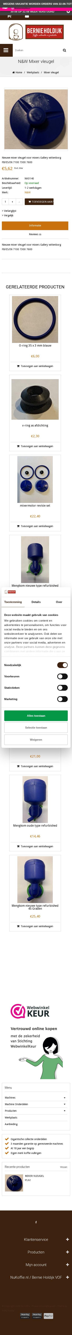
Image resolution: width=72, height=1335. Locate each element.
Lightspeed (49, 1306)
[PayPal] (48, 1316)
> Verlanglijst (9, 210)
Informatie (35, 225)
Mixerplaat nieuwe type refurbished (35, 745)
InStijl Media (8, 1310)
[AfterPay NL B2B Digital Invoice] (37, 1316)
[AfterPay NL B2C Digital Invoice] (25, 1316)
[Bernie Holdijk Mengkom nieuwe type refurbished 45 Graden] (35, 879)
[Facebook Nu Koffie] (36, 1222)
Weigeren (36, 739)
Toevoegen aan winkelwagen (42, 201)
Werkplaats (33, 72)
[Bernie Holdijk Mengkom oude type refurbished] (35, 799)
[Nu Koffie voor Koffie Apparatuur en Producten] (36, 32)
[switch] (62, 676)
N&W (27, 192)
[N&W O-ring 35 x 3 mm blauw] (35, 319)
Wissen (63, 1167)
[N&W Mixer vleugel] (14, 1183)
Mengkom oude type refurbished (35, 825)
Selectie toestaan (36, 727)
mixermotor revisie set (35, 505)
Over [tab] (59, 601)
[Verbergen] (68, 11)
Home (18, 72)
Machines (10, 1097)
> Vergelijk (7, 215)
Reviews (35, 234)
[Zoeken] (64, 50)
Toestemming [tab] (13, 601)
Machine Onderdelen (16, 1104)
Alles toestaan (36, 715)
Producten (11, 1110)
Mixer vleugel (34, 1175)
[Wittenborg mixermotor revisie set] (35, 479)
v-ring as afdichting (35, 425)
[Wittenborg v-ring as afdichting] (35, 399)
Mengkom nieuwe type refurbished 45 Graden (35, 907)
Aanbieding (11, 1124)
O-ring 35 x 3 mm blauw (35, 345)
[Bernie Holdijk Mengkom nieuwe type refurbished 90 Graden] (35, 559)
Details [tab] (36, 601)
